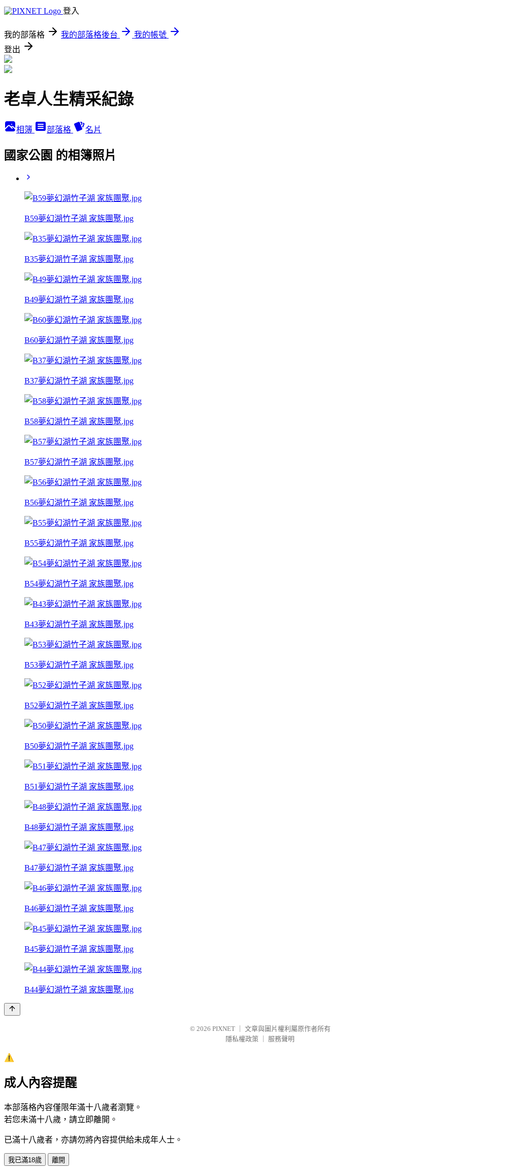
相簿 (25, 129)
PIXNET (223, 1028)
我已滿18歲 (25, 1160)
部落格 (60, 129)
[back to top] (12, 1009)
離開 (58, 1160)
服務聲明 (281, 1039)
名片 (93, 129)
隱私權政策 (241, 1039)
